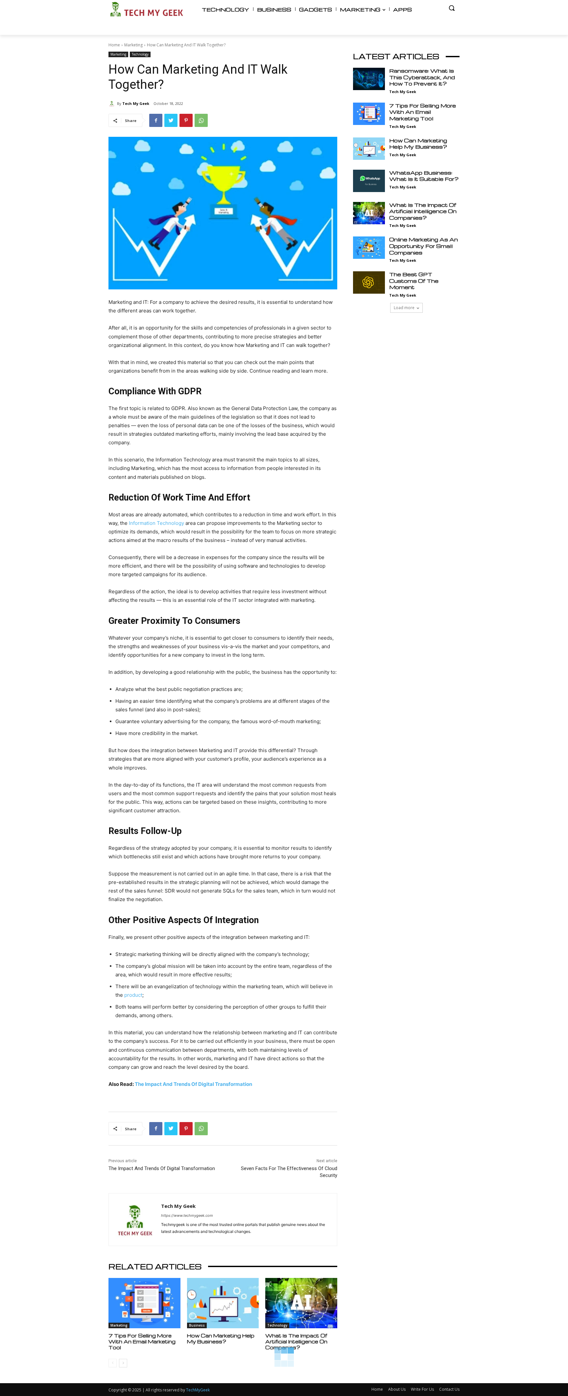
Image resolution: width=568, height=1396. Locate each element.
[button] (452, 8)
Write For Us (422, 1389)
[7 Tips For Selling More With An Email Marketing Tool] (144, 1303)
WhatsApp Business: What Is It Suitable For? (424, 176)
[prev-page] (112, 1363)
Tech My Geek (135, 103)
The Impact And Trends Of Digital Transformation (193, 1084)
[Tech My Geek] (112, 103)
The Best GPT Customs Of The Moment (413, 280)
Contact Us (449, 1389)
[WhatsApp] (201, 120)
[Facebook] (155, 120)
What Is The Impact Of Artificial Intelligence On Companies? (296, 1341)
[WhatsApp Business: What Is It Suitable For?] (369, 181)
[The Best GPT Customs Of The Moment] (369, 282)
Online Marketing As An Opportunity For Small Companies (423, 246)
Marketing (133, 45)
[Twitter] (171, 120)
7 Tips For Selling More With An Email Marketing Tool (142, 1341)
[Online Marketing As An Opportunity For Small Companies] (369, 247)
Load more (404, 307)
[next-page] (123, 1363)
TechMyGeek (198, 1390)
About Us (397, 1389)
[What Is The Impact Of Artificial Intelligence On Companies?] (301, 1303)
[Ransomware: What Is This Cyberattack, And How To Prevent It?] (369, 79)
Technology (140, 54)
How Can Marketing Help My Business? (220, 1338)
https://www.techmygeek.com (187, 1215)
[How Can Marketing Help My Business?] (223, 1303)
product (133, 995)
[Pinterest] (186, 120)
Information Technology (156, 523)
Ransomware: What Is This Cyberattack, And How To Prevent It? (422, 77)
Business (197, 1325)
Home (114, 45)
